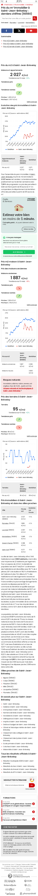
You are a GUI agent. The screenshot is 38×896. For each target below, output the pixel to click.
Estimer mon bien (28, 229)
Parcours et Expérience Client (15, 819)
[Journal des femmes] (10, 881)
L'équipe (18, 864)
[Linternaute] (10, 885)
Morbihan (29, 4)
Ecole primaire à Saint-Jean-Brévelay (18, 743)
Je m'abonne (18, 252)
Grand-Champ (7, 543)
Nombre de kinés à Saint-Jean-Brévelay (19, 712)
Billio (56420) (8, 686)
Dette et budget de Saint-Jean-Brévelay (19, 724)
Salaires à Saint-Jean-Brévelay (15, 707)
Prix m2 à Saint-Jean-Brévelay (15, 40)
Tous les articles (28, 868)
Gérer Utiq (19, 868)
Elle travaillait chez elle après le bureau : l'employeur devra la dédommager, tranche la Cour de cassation (18, 851)
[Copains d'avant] (10, 889)
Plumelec (13, 22)
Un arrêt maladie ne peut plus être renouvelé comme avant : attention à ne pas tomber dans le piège (18, 838)
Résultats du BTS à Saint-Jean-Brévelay (18, 772)
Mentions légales (18, 870)
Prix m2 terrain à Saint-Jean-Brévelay (18, 46)
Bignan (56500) (9, 678)
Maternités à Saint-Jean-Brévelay (16, 749)
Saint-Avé (5, 549)
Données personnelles (26, 866)
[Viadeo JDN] (28, 889)
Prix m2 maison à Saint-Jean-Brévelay (18, 43)
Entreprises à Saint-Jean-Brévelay (16, 710)
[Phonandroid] (28, 893)
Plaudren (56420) (10, 683)
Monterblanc (30, 22)
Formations (9, 798)
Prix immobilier (19, 4)
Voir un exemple (30, 788)
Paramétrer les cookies (8, 868)
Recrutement (15, 866)
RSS (35, 868)
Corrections (8, 870)
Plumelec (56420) (10, 692)
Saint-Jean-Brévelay (11, 704)
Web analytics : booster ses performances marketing (14, 812)
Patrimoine (8, 4)
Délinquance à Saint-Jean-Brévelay (17, 718)
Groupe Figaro (28, 870)
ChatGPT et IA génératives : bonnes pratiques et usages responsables (17, 803)
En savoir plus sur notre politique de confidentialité (17, 256)
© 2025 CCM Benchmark (19, 872)
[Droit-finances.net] (28, 885)
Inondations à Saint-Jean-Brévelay (17, 716)
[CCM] (28, 881)
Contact (7, 866)
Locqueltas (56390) (10, 689)
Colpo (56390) (9, 681)
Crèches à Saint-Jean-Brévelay (15, 746)
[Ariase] (10, 893)
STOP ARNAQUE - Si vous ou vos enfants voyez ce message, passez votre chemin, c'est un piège (17, 844)
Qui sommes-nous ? (8, 864)
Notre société (26, 864)
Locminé (21, 22)
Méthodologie (32, 102)
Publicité (33, 864)
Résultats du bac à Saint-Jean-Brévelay (18, 766)
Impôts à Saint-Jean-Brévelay (15, 721)
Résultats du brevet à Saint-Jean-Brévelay (20, 769)
